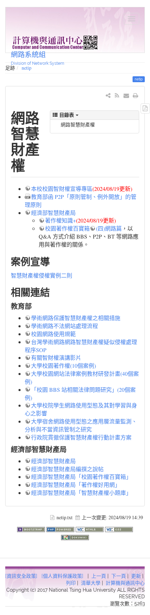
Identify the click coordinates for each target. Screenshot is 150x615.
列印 (71, 583)
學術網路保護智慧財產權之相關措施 (75, 317)
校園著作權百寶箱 (67, 228)
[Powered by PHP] (61, 528)
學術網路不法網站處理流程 (64, 325)
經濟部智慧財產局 (53, 212)
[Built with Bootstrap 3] (31, 528)
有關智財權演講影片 (56, 357)
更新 (136, 576)
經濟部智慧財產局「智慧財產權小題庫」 (81, 492)
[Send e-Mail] (126, 95)
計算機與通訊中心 (125, 583)
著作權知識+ (60, 220)
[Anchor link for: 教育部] (35, 305)
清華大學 (90, 583)
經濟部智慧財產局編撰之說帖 (67, 469)
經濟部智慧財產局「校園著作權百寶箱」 (81, 476)
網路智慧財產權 (78, 124)
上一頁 (98, 576)
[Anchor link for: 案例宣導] (55, 261)
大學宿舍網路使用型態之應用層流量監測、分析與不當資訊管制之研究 (81, 425)
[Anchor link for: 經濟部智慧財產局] (70, 448)
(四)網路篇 (109, 228)
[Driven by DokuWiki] (75, 536)
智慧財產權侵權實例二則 (41, 275)
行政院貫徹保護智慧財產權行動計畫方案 (81, 437)
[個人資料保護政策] (62, 576)
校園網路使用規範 (53, 333)
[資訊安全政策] (21, 576)
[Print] (135, 95)
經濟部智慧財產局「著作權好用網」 (75, 484)
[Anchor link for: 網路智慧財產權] (32, 164)
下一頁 (118, 576)
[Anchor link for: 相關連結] (55, 292)
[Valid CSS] (119, 528)
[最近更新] (117, 95)
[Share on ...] (108, 95)
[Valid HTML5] (90, 528)
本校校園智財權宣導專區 (61, 188)
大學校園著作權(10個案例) (63, 365)
